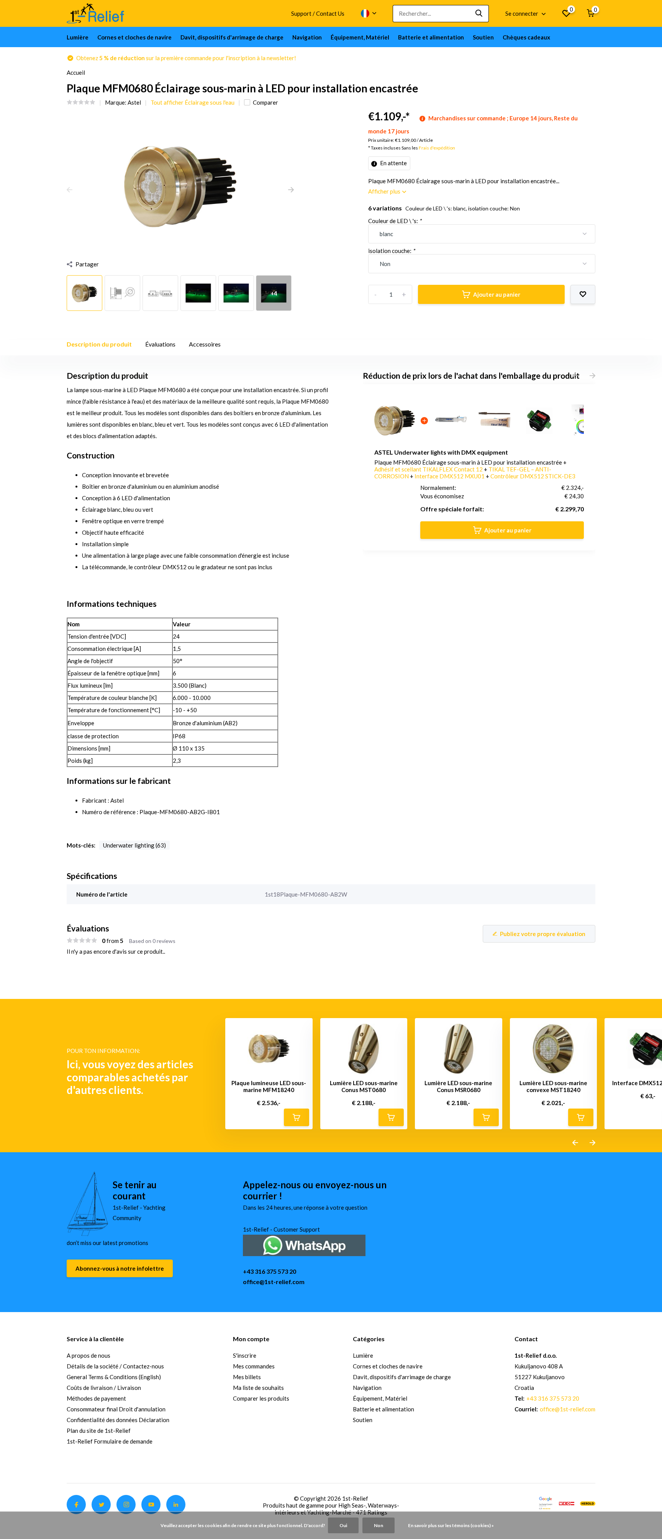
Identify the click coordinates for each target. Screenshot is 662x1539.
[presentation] (69, 190)
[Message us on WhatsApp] (304, 1244)
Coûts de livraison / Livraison (104, 1387)
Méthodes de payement (96, 1398)
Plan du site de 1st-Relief (99, 1430)
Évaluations (160, 344)
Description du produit (99, 344)
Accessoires (205, 344)
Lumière (77, 37)
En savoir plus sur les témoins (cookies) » (451, 1525)
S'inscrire (244, 1355)
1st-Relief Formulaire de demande (109, 1441)
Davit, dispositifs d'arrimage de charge (231, 37)
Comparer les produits (261, 1398)
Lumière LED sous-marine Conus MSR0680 (458, 1086)
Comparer (265, 102)
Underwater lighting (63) (134, 845)
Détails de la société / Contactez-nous (115, 1366)
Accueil (76, 72)
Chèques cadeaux (526, 37)
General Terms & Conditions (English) (114, 1376)
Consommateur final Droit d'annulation (116, 1409)
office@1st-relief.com (274, 1281)
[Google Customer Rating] (545, 1502)
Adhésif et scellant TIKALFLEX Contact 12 (429, 469)
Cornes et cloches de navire (134, 37)
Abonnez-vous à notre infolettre (119, 1268)
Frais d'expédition (437, 148)
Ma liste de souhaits (258, 1387)
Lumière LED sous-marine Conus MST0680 (364, 1086)
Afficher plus (384, 191)
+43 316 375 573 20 (269, 1271)
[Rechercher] (479, 13)
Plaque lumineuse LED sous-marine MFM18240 (268, 1086)
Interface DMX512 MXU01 (450, 476)
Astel (134, 102)
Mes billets (247, 1376)
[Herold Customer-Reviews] (587, 1502)
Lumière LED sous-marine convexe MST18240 (553, 1086)
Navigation (307, 37)
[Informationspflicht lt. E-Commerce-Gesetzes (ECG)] (566, 1502)
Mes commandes (254, 1366)
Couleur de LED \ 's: (394, 220)
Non (378, 1525)
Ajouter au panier (496, 294)
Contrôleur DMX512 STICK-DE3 (532, 476)
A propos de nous (88, 1355)
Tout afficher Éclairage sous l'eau (192, 102)
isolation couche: (391, 250)
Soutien (483, 37)
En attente (393, 162)
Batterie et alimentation (431, 37)
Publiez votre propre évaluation (542, 933)
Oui (343, 1525)
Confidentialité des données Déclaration (118, 1419)
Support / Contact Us (317, 13)
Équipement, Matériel (360, 37)
